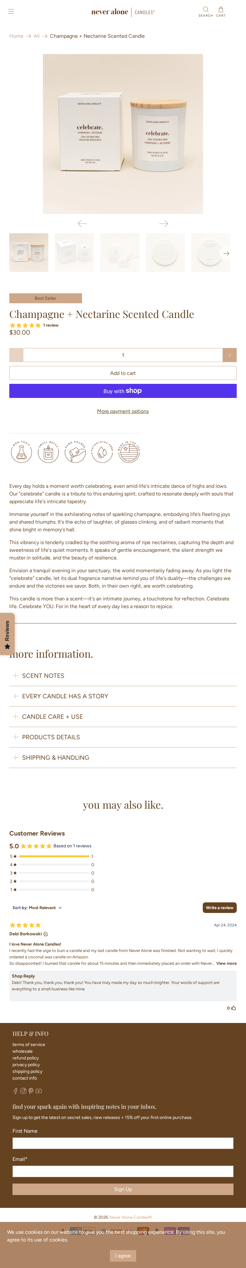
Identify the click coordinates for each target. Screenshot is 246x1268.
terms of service (28, 1044)
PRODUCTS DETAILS (51, 737)
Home (16, 36)
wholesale (22, 1051)
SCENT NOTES (43, 675)
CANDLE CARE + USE (52, 716)
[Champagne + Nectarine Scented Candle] (123, 134)
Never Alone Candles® (130, 1217)
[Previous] (82, 223)
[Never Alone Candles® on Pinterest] (31, 1092)
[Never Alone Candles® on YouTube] (39, 1092)
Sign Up (123, 1189)
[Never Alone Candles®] (123, 12)
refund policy (25, 1058)
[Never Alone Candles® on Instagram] (23, 1092)
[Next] (163, 223)
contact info (24, 1078)
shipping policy (27, 1071)
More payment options (123, 411)
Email (20, 1159)
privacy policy (26, 1064)
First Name (24, 1131)
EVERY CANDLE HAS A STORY (65, 696)
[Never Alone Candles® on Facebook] (15, 1092)
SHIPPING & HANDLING (55, 757)
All (37, 36)
